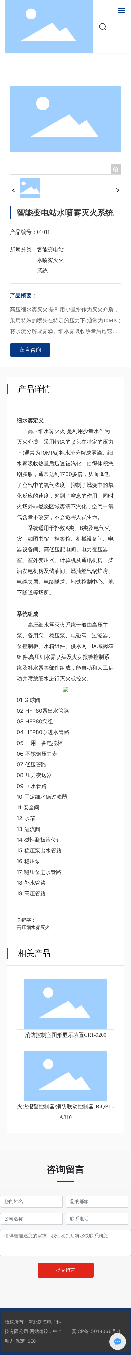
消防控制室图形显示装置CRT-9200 (65, 1035)
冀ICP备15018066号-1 (96, 1331)
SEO (32, 1341)
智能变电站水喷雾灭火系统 (50, 260)
